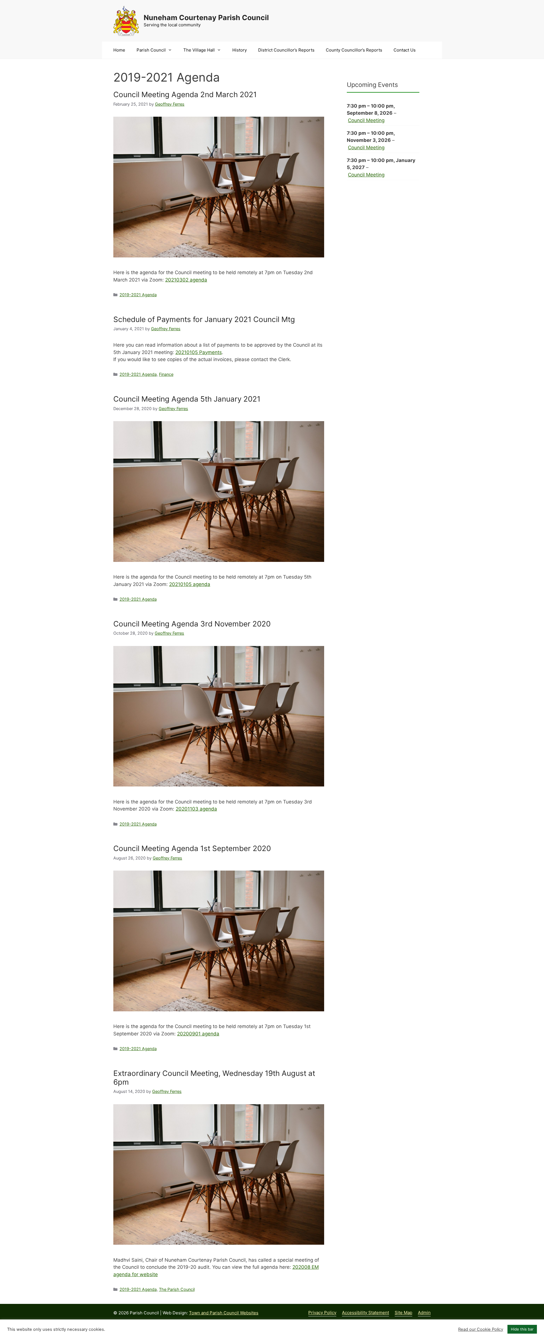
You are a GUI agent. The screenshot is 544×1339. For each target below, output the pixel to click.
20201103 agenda (196, 809)
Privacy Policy (322, 1312)
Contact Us (405, 50)
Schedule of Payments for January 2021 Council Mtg (204, 319)
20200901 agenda (198, 1034)
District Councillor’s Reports (286, 50)
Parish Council (151, 50)
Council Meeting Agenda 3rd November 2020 (192, 623)
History (239, 50)
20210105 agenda (189, 584)
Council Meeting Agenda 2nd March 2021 (185, 94)
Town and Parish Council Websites (223, 1312)
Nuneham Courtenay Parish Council (206, 17)
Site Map (403, 1312)
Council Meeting (366, 120)
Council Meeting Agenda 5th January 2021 (186, 399)
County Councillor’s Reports (354, 50)
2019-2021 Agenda (138, 294)
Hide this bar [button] (522, 1329)
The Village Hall (199, 50)
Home (119, 50)
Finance (166, 374)
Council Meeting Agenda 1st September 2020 (192, 848)
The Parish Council (177, 1289)
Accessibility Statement (365, 1312)
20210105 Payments (198, 352)
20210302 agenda (186, 280)
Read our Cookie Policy (480, 1329)
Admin (424, 1312)
